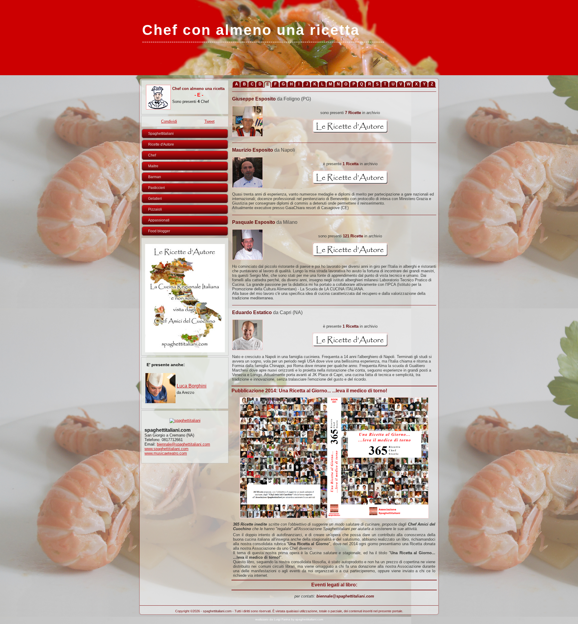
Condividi (169, 121)
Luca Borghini (192, 385)
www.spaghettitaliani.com (166, 448)
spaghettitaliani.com (217, 611)
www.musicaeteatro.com (165, 453)
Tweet (209, 121)
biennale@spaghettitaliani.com (183, 444)
